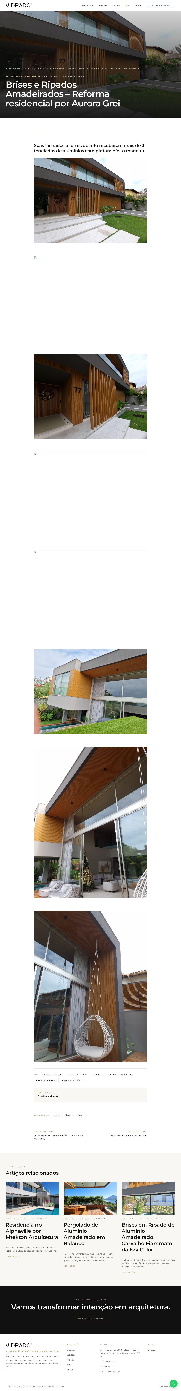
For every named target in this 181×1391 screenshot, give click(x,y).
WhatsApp (69, 1115)
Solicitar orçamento (160, 5)
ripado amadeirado (46, 1080)
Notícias (28, 69)
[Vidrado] (19, 5)
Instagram (152, 1350)
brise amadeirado (53, 1075)
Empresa (116, 5)
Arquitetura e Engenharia (50, 69)
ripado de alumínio (72, 1080)
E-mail (80, 1115)
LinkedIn (56, 1115)
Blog (127, 5)
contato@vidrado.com (110, 1371)
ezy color (97, 1075)
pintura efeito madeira (120, 1075)
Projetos (70, 1360)
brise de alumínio (77, 1075)
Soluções (103, 5)
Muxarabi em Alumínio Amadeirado (129, 1135)
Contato (137, 5)
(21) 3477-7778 (107, 1361)
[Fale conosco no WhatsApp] (174, 1384)
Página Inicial (87, 5)
